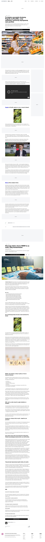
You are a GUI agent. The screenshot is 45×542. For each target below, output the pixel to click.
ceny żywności (21, 70)
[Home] (9, 1)
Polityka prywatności (24, 538)
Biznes (32, 536)
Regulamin (24, 537)
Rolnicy (6, 182)
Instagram (41, 535)
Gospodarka (32, 535)
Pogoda (6, 107)
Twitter (40, 536)
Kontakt (24, 536)
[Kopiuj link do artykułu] (29, 255)
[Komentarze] (26, 255)
